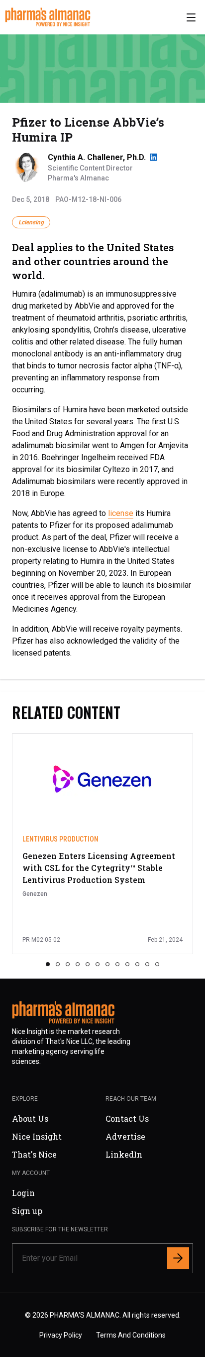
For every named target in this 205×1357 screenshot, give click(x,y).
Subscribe (144, 753)
